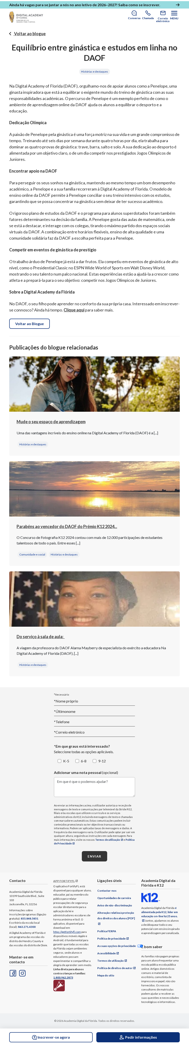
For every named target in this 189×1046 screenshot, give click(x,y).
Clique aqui (74, 309)
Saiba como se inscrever (138, 5)
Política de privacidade (111, 938)
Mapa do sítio (105, 975)
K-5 (66, 761)
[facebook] (12, 973)
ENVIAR (94, 856)
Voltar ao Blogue (29, 323)
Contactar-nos (106, 890)
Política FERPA (106, 931)
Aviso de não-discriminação (114, 905)
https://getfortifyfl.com (67, 932)
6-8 (83, 761)
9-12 (102, 761)
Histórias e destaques (94, 71)
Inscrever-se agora (54, 1037)
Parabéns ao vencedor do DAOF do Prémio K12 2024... (67, 526)
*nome (64, 711)
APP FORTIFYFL (64, 881)
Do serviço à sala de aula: (41, 636)
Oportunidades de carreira (114, 898)
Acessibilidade (106, 953)
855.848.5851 (29, 918)
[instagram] (22, 973)
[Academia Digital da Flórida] (26, 17)
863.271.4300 (26, 926)
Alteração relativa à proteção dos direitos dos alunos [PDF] (116, 915)
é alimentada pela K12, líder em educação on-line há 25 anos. (159, 912)
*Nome (66, 701)
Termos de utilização (107, 839)
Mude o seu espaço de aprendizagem (51, 421)
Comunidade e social (32, 554)
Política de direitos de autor (115, 968)
